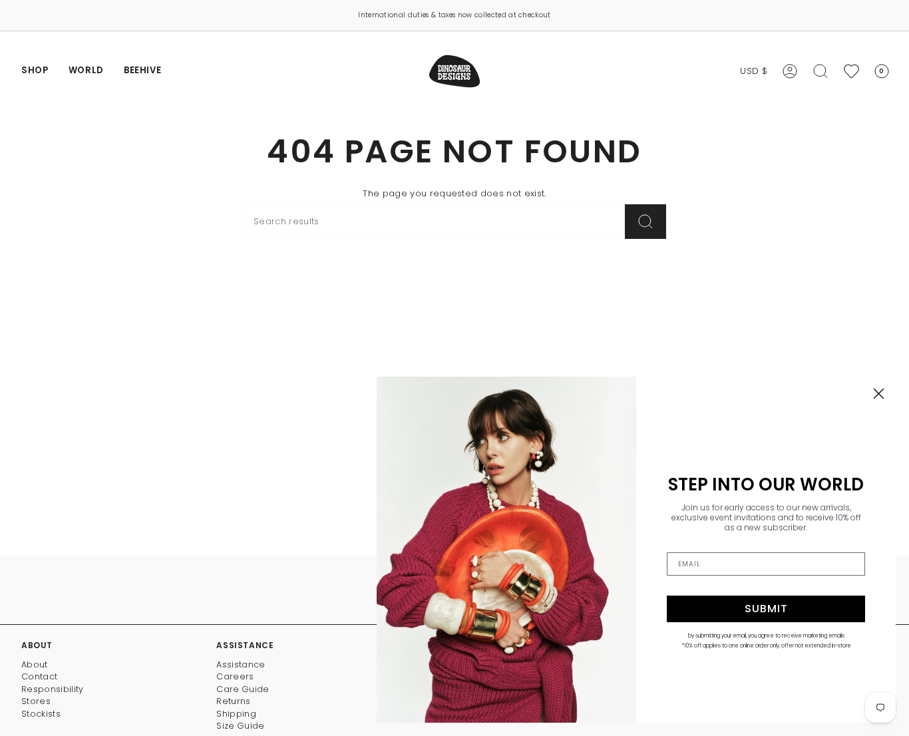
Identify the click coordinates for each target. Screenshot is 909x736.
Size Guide (240, 725)
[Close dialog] (878, 393)
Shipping (236, 713)
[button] (35, 71)
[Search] (645, 221)
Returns (233, 701)
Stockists (41, 713)
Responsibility (52, 689)
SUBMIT (766, 608)
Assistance (240, 664)
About (34, 664)
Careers (235, 676)
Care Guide (242, 689)
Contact (39, 676)
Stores (36, 701)
